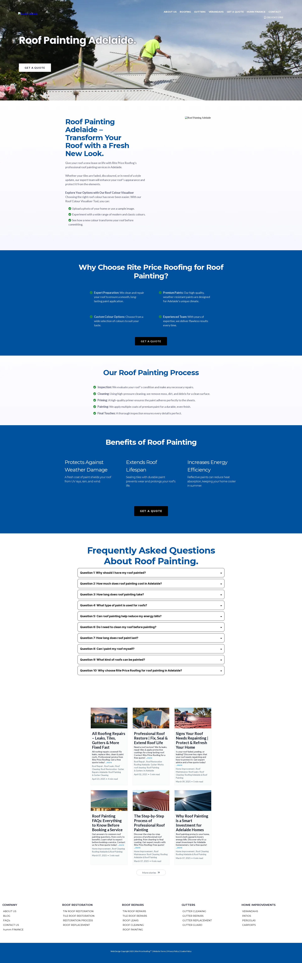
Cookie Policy (185, 951)
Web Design (116, 951)
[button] (109, 746)
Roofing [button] (185, 11)
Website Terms (159, 951)
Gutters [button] (200, 11)
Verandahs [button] (216, 11)
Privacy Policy (173, 951)
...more (108, 762)
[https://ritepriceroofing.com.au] (28, 13)
